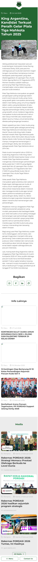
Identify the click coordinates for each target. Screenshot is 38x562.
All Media (18, 554)
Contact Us (28, 559)
